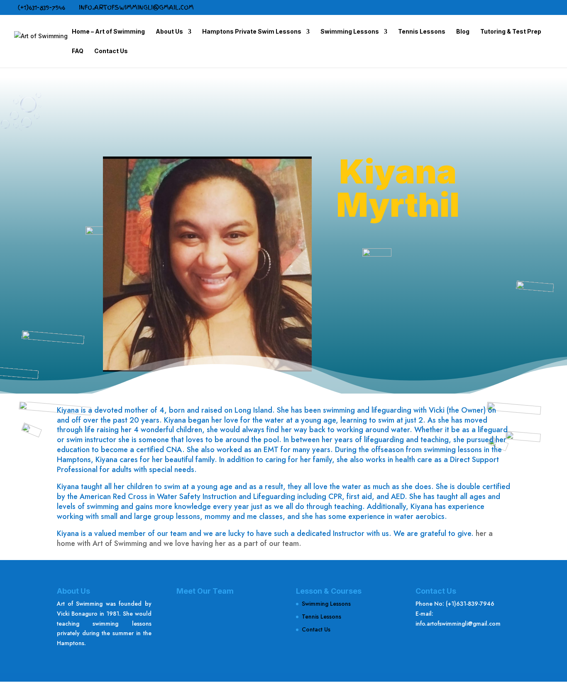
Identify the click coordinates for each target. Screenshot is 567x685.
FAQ (77, 51)
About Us (169, 32)
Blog (462, 32)
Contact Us (111, 51)
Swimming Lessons (349, 32)
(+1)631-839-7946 (41, 7)
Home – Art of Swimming (108, 32)
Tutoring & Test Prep (510, 32)
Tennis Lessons (421, 32)
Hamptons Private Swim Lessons (251, 32)
